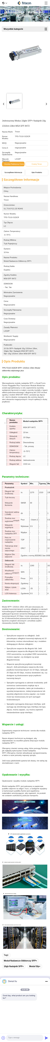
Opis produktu (37, 172)
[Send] (46, 1038)
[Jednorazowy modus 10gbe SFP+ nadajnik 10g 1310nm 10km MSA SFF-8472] (24, 64)
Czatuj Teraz (37, 164)
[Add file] (3, 1038)
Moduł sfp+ (34, 966)
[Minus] (46, 981)
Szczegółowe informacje (13, 172)
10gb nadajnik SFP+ (14, 966)
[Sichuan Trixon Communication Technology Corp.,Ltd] (25, 3)
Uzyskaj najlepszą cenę (14, 164)
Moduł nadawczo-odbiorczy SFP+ (20, 961)
